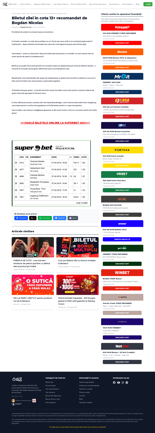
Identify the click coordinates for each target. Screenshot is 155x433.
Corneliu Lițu (62, 307)
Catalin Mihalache (18, 269)
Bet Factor (16, 304)
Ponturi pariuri (50, 386)
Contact (82, 396)
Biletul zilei (49, 382)
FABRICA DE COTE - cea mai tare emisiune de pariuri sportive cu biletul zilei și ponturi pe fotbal (31, 263)
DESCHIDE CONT (122, 43)
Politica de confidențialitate (89, 386)
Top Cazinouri (114, 4)
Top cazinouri (50, 392)
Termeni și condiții (85, 389)
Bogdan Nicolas (26, 27)
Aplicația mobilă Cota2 (42, 4)
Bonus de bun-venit (52, 399)
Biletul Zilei (13, 4)
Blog (137, 4)
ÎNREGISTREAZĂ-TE (122, 239)
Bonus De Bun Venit (78, 4)
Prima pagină (16, 13)
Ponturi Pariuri (25, 4)
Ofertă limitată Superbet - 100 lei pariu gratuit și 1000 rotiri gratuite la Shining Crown (76, 301)
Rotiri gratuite (50, 402)
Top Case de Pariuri (60, 4)
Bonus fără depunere (53, 396)
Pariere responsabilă (86, 382)
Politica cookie (84, 392)
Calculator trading (85, 402)
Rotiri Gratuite (127, 4)
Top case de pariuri (52, 389)
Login (148, 4)
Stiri (28, 13)
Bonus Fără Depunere (97, 4)
